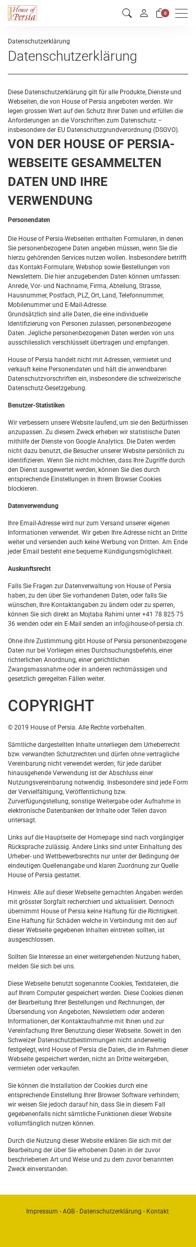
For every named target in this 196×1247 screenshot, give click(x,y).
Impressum (42, 1211)
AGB (69, 1211)
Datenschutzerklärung (110, 1211)
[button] (127, 13)
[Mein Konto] (144, 13)
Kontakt (157, 1211)
